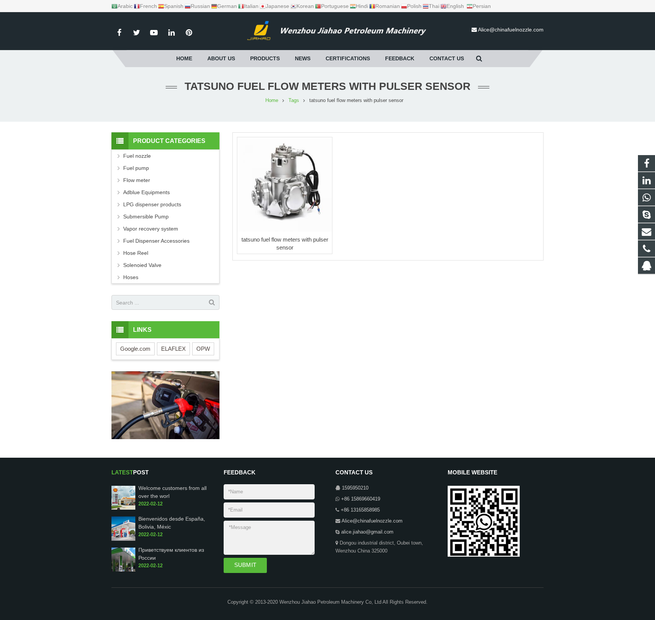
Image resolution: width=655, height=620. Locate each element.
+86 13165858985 (360, 510)
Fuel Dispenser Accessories (156, 241)
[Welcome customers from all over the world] (123, 508)
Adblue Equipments (146, 192)
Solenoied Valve (142, 265)
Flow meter (136, 180)
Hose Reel (135, 253)
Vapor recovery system (150, 229)
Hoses (130, 277)
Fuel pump (136, 168)
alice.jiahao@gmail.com (367, 532)
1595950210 (355, 488)
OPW (203, 348)
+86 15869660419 (360, 499)
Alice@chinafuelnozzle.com (511, 30)
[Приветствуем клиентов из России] (123, 570)
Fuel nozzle (137, 156)
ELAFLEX (173, 348)
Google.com (135, 348)
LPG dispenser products (152, 204)
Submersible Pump (146, 216)
